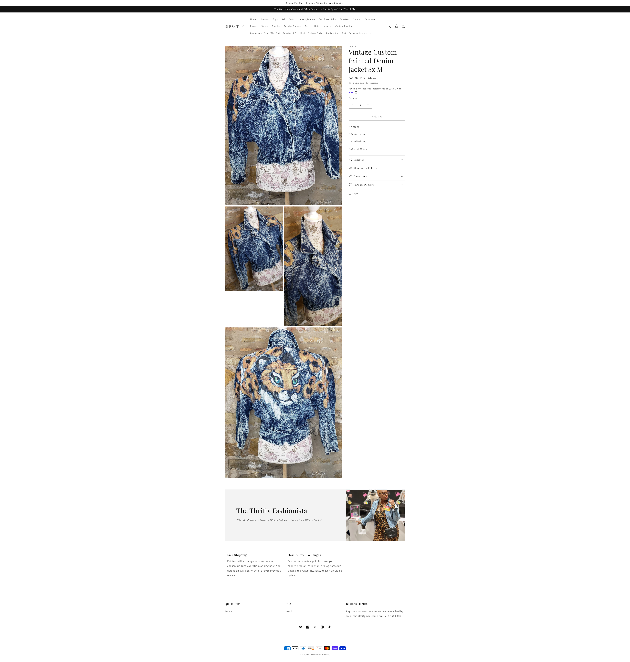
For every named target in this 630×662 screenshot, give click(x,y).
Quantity (353, 98)
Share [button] (355, 193)
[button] (389, 26)
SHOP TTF (310, 654)
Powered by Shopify (322, 654)
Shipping (353, 83)
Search (228, 611)
